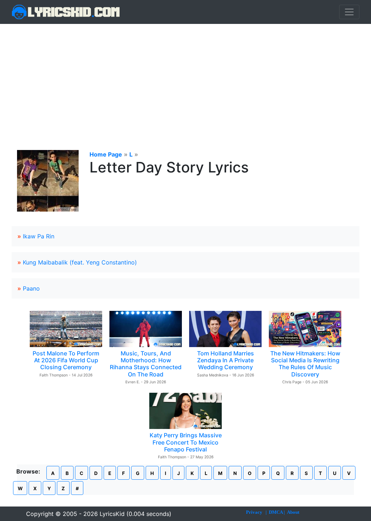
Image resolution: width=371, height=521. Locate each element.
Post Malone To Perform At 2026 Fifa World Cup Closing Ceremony (66, 360)
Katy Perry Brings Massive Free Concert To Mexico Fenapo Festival (186, 442)
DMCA (276, 512)
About (293, 512)
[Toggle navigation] (349, 12)
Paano (31, 288)
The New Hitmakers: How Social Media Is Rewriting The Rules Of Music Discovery (305, 364)
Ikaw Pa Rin (38, 236)
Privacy (254, 512)
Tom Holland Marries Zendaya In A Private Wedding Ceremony (225, 360)
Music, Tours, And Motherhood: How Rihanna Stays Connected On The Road (146, 364)
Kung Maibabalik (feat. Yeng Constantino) (80, 262)
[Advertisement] (185, 78)
